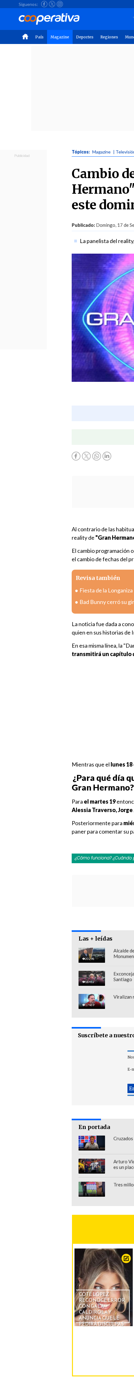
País (39, 37)
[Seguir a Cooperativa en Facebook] (44, 4)
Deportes (84, 37)
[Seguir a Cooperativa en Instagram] (60, 4)
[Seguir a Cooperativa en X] (52, 4)
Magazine (59, 37)
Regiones (109, 37)
